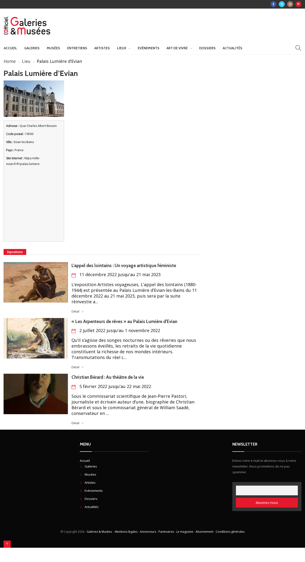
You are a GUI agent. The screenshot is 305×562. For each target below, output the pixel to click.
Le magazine (184, 532)
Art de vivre (177, 48)
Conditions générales (230, 532)
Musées (53, 48)
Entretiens (77, 48)
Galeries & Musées (99, 532)
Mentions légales (126, 532)
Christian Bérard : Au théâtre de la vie (107, 377)
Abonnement (204, 532)
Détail (75, 311)
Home (10, 61)
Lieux (121, 48)
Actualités (232, 48)
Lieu (26, 61)
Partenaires (166, 532)
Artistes (102, 48)
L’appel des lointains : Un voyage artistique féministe (123, 265)
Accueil (10, 48)
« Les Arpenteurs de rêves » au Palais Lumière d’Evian (124, 321)
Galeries (32, 48)
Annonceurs (148, 532)
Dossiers (207, 48)
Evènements (148, 48)
